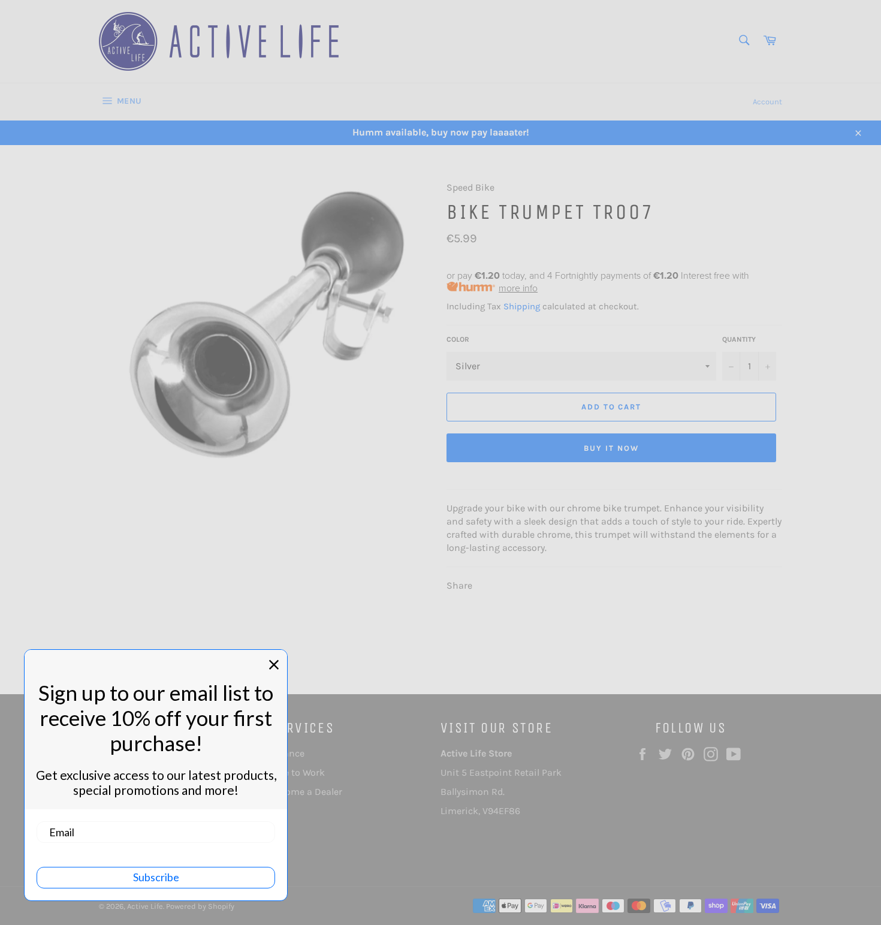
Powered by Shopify (200, 906)
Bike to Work (297, 772)
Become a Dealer (306, 791)
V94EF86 (501, 810)
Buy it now (611, 448)
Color (457, 339)
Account (767, 101)
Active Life (145, 906)
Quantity (739, 339)
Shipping (521, 306)
